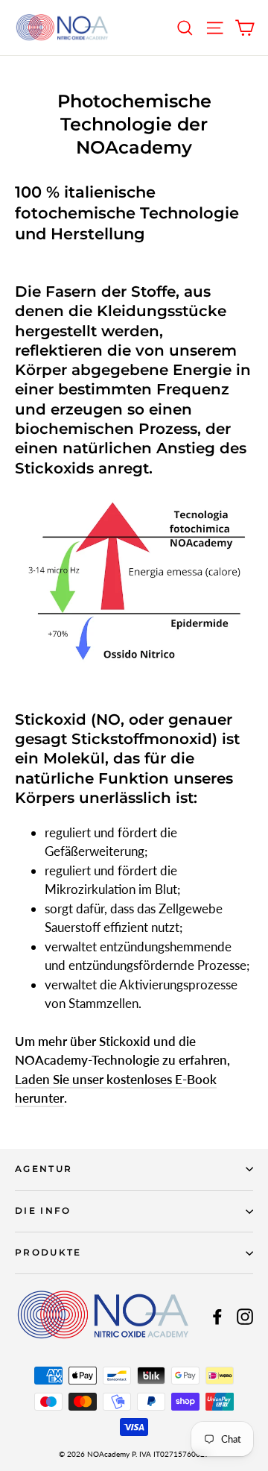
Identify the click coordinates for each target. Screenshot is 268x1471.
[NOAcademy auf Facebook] (217, 1316)
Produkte (48, 1252)
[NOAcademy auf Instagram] (245, 1316)
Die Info (43, 1211)
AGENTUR (43, 1169)
